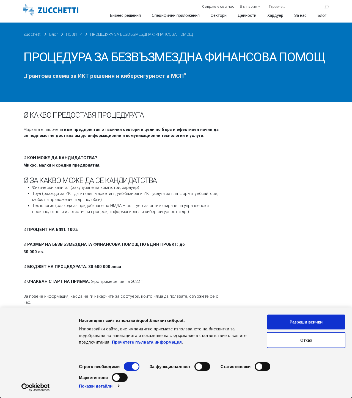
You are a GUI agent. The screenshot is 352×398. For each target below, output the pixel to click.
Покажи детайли (95, 385)
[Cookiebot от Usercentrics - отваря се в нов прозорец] (36, 387)
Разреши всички (306, 322)
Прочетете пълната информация (147, 342)
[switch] (202, 366)
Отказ (306, 340)
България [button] (248, 6)
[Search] (323, 6)
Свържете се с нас (218, 6)
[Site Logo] (50, 11)
